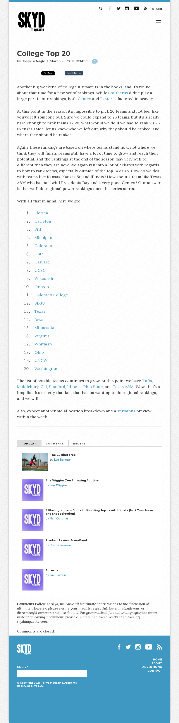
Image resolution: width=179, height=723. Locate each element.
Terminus (126, 410)
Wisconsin (44, 278)
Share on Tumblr (76, 73)
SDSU (39, 303)
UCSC (40, 270)
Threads (52, 570)
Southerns (118, 92)
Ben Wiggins (58, 485)
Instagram (127, 8)
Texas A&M (123, 386)
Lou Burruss (62, 460)
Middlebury (28, 386)
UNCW (40, 360)
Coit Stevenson (60, 545)
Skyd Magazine (31, 31)
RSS (145, 8)
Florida (41, 212)
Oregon (41, 286)
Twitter (118, 8)
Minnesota (44, 327)
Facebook (110, 8)
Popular (29, 443)
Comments (55, 443)
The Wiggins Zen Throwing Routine (72, 480)
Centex (84, 98)
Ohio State (93, 386)
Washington (45, 368)
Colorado (43, 245)
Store (157, 8)
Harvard (42, 262)
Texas (39, 311)
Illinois (74, 386)
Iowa (38, 319)
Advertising (152, 667)
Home (157, 659)
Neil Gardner (59, 518)
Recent (79, 443)
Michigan (43, 237)
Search (101, 8)
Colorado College (51, 294)
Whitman (43, 344)
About (156, 663)
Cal (44, 386)
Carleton (42, 221)
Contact (155, 670)
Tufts (147, 380)
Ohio (39, 352)
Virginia (42, 335)
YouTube (136, 8)
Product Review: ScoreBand (66, 540)
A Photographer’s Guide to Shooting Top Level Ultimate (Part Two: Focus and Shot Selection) (99, 512)
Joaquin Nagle (33, 61)
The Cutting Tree (63, 454)
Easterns (108, 98)
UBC (38, 253)
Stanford (57, 386)
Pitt (37, 229)
